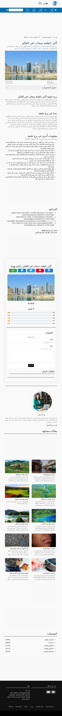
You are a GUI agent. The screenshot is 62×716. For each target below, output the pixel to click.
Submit (31, 365)
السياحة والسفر (27, 9)
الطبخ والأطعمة (40, 9)
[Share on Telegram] (22, 270)
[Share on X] (31, 270)
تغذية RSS (11, 706)
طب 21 (55, 37)
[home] (55, 9)
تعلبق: (51, 346)
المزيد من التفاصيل (51, 425)
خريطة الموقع (19, 706)
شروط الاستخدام (49, 706)
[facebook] (53, 692)
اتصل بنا (26, 706)
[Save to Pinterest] (40, 270)
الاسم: (51, 339)
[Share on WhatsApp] (13, 270)
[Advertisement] (31, 23)
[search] (7, 10)
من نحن (31, 706)
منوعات (45, 10)
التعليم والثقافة (34, 9)
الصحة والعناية (51, 9)
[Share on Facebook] (49, 270)
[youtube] (48, 692)
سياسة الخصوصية (39, 706)
